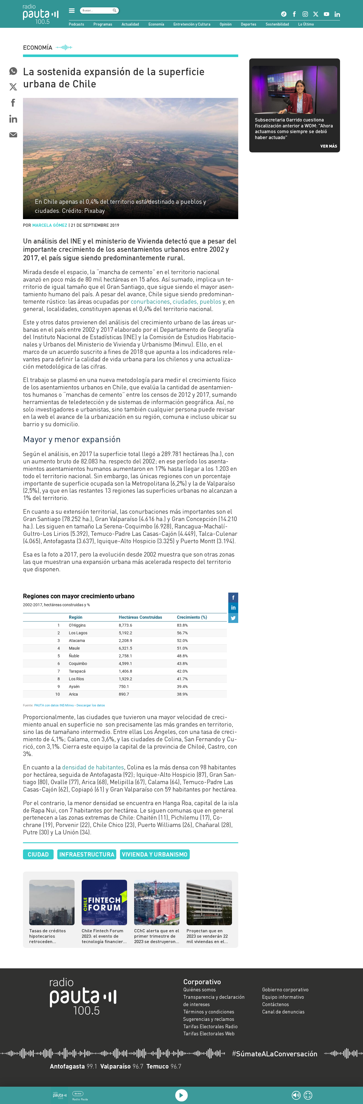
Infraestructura (86, 854)
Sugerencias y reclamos (208, 1019)
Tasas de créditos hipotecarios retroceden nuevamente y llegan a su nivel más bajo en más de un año (50, 936)
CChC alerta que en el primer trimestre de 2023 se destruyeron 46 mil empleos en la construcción (156, 936)
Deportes (248, 24)
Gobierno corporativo (285, 989)
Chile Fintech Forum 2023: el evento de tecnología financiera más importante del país (104, 936)
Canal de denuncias (283, 1012)
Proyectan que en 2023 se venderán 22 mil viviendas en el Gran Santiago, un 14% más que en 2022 (208, 936)
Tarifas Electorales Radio (210, 1026)
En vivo (78, 1093)
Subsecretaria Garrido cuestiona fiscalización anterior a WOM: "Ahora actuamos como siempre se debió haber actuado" (294, 128)
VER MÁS (328, 145)
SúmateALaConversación (275, 1053)
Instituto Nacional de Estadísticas (77, 337)
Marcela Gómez (49, 225)
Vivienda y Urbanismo (154, 854)
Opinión (226, 24)
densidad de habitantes (93, 767)
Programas (103, 24)
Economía (156, 24)
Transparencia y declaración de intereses (214, 1000)
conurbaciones (150, 301)
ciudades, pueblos (197, 301)
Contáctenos (275, 1004)
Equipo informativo (283, 997)
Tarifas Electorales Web (209, 1033)
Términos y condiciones (208, 1012)
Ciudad (38, 854)
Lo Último (306, 24)
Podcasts (76, 24)
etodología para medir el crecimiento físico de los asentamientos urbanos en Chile (129, 383)
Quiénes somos (199, 989)
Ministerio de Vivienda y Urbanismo (124, 344)
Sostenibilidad (277, 24)
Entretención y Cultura (192, 24)
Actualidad (130, 24)
